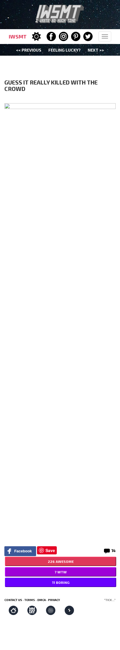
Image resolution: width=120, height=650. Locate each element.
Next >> (96, 50)
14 (113, 550)
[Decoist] (13, 610)
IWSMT (18, 36)
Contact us (13, 600)
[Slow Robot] (69, 610)
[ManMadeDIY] (32, 610)
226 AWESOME (61, 561)
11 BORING (60, 582)
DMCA (41, 600)
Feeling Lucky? (64, 50)
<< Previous (28, 50)
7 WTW (61, 572)
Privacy (54, 600)
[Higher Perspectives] (51, 610)
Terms (29, 600)
